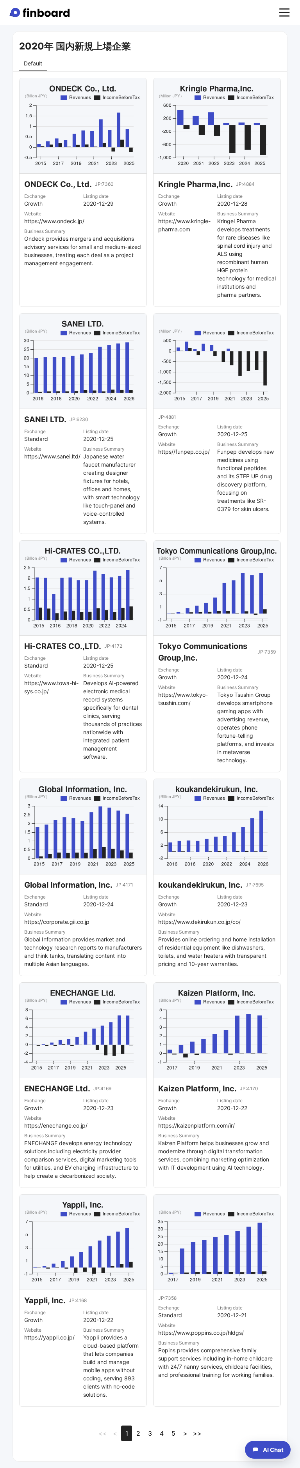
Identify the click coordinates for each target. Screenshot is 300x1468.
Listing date (96, 196)
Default (33, 63)
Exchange (35, 196)
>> (197, 1433)
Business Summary (45, 231)
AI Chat (273, 1450)
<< (102, 1433)
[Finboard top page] (41, 12)
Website (32, 214)
